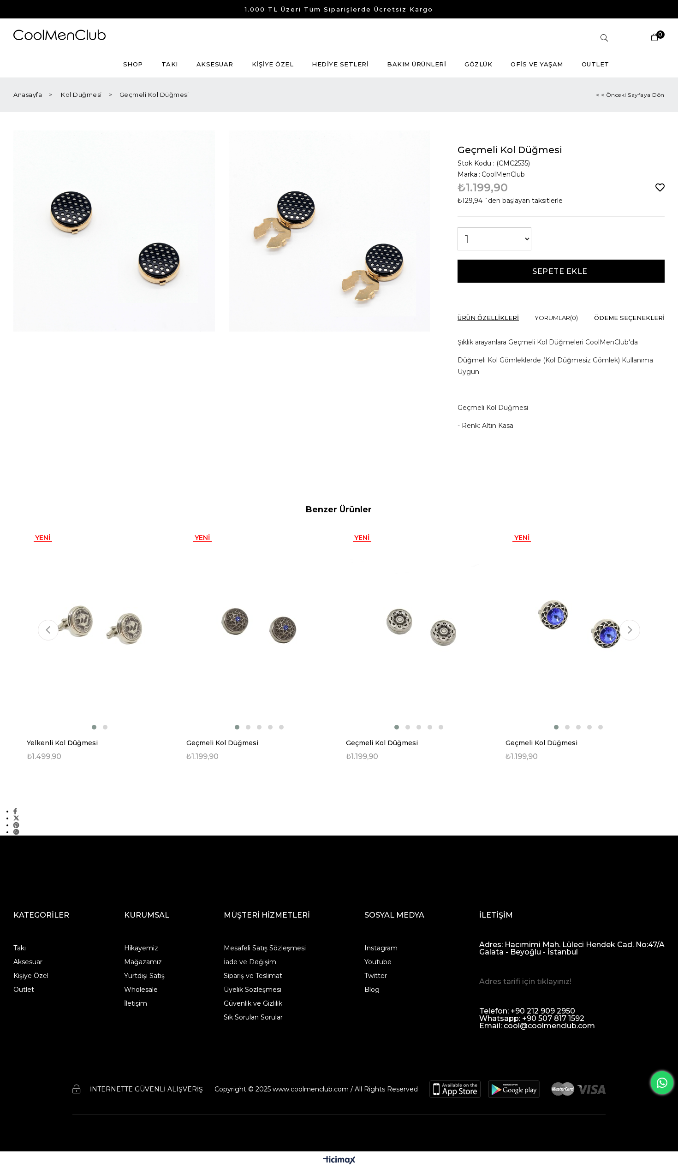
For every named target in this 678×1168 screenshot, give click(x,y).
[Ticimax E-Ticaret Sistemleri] (339, 1161)
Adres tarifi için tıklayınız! (525, 981)
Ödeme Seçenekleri (629, 318)
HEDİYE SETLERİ (340, 64)
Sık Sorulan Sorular (253, 1017)
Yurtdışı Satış (144, 976)
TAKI (169, 64)
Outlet (23, 989)
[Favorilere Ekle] (660, 187)
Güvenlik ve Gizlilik (253, 1003)
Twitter (375, 976)
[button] (94, 727)
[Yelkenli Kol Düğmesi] (99, 628)
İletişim (135, 1003)
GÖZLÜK (478, 64)
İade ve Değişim (250, 962)
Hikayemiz (141, 948)
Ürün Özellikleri (488, 318)
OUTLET (595, 64)
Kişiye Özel (30, 976)
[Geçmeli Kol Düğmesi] (259, 628)
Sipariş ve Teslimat (253, 976)
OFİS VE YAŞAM (537, 64)
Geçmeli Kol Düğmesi (222, 743)
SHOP (133, 64)
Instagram (381, 948)
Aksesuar (27, 962)
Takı (19, 948)
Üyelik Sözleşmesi (252, 989)
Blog (372, 989)
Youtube (378, 962)
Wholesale (141, 989)
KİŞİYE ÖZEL (273, 64)
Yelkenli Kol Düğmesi (62, 743)
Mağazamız (143, 962)
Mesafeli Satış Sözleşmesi (265, 948)
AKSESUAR (214, 64)
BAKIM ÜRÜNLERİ (416, 64)
